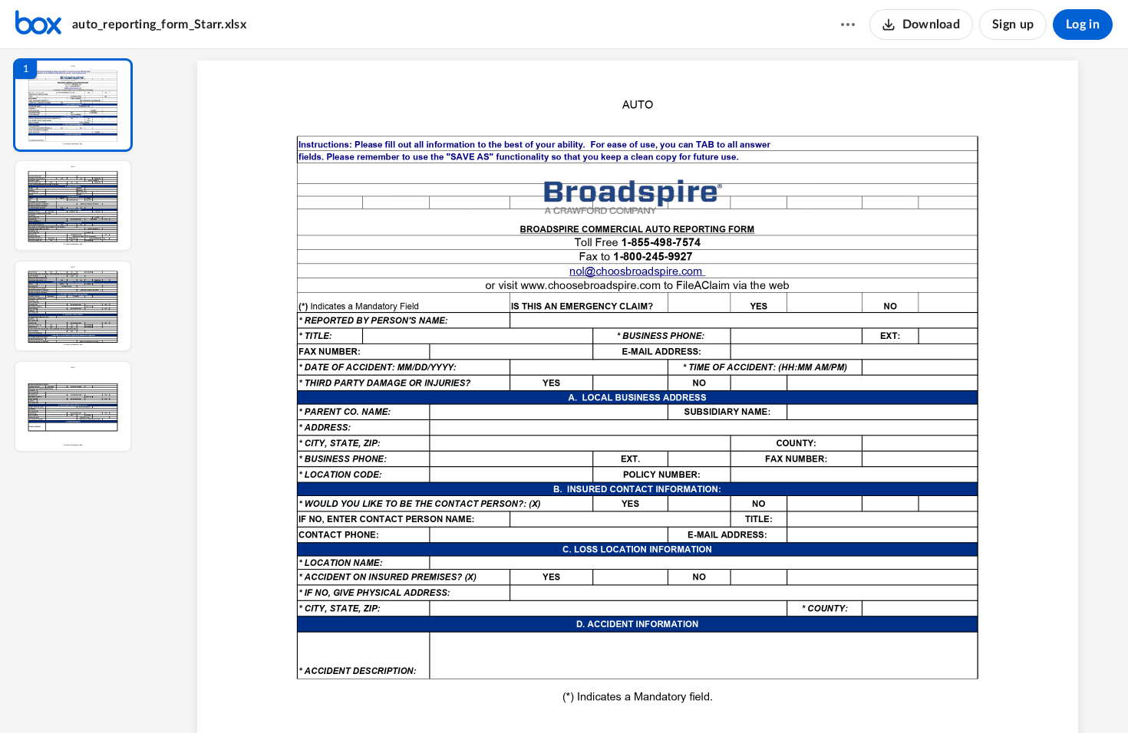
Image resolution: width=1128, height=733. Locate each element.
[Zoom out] (639, 695)
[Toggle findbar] (524, 695)
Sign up (1013, 24)
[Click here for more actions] (848, 24)
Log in (1083, 24)
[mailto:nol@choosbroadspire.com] (637, 271)
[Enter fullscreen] (779, 695)
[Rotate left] (722, 695)
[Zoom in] (691, 695)
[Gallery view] (751, 695)
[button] (72, 105)
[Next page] (607, 695)
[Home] (38, 24)
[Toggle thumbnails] (496, 695)
